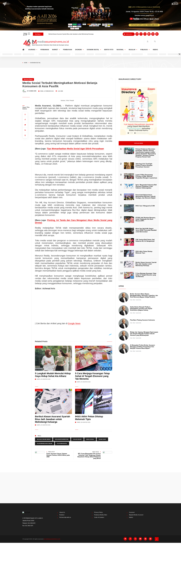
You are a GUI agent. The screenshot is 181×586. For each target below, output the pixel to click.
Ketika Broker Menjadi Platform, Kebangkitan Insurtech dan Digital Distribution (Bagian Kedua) (141, 308)
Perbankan (44, 49)
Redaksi (61, 515)
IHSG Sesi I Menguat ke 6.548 (145, 206)
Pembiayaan (67, 49)
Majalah (132, 49)
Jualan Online (77, 439)
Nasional (120, 49)
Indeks (155, 49)
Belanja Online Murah (43, 439)
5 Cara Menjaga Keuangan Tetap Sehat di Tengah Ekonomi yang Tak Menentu (92, 376)
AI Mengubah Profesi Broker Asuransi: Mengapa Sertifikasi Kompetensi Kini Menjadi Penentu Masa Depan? (142, 346)
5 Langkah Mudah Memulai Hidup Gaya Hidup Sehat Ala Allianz (53, 374)
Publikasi (144, 49)
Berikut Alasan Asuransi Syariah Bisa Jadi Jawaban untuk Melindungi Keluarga (52, 419)
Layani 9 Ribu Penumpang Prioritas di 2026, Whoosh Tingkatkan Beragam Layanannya (146, 176)
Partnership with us (65, 517)
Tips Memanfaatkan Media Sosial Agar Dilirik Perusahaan (75, 148)
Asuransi (31, 49)
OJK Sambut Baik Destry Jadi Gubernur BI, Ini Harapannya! (145, 240)
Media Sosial (90, 439)
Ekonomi (78, 49)
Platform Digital (62, 443)
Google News (74, 323)
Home (23, 49)
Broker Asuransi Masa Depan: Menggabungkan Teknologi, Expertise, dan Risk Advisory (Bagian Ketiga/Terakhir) (144, 295)
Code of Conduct (99, 517)
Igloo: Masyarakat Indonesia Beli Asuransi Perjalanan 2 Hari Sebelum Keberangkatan (146, 186)
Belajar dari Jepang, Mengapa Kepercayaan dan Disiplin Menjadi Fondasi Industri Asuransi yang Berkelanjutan (144, 333)
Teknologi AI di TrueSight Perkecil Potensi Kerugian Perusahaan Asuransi (144, 165)
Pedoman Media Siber (100, 515)
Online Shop (102, 439)
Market (55, 49)
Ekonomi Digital (93, 49)
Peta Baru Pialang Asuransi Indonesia (142, 320)
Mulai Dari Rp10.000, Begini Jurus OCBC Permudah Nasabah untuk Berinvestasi (146, 230)
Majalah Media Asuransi (136, 515)
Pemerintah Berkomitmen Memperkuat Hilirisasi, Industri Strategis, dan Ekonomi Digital (146, 196)
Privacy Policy (98, 512)
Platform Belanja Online (44, 443)
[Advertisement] (90, 487)
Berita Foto (108, 49)
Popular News (138, 143)
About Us (62, 512)
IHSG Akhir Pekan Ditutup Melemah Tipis (60, 34)
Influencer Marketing (61, 439)
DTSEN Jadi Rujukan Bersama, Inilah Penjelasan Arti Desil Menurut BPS (146, 219)
